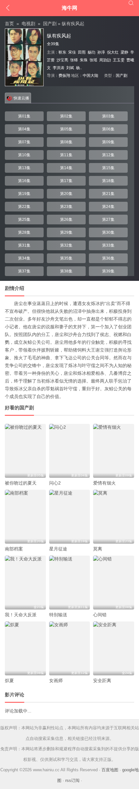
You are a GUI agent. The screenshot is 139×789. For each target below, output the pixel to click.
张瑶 (93, 60)
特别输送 (58, 614)
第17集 (66, 181)
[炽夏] (25, 648)
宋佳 (72, 52)
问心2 (55, 483)
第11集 (66, 155)
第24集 (108, 206)
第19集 (24, 193)
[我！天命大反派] (25, 583)
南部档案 (14, 548)
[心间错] (113, 583)
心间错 (100, 614)
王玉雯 (118, 60)
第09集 (108, 142)
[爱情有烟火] (113, 451)
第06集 (108, 129)
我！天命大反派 (21, 614)
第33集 (108, 245)
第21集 (108, 193)
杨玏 (91, 52)
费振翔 (64, 75)
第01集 (24, 116)
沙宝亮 (62, 60)
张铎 (74, 60)
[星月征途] (69, 517)
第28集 (24, 232)
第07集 (24, 142)
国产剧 (50, 23)
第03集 (108, 116)
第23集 (66, 206)
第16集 (24, 181)
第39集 (108, 271)
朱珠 (84, 60)
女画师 (56, 680)
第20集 (66, 193)
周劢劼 (105, 60)
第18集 (108, 181)
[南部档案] (25, 517)
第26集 (66, 219)
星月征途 (58, 548)
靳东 (62, 52)
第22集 (24, 206)
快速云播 (21, 98)
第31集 (24, 245)
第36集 (108, 258)
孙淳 (101, 52)
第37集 (24, 271)
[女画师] (69, 648)
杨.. (79, 68)
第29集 (66, 232)
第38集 (66, 271)
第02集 (66, 116)
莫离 (97, 548)
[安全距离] (113, 648)
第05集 (66, 129)
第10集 (24, 155)
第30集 (108, 232)
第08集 (66, 142)
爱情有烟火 (104, 483)
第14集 (66, 168)
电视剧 (28, 23)
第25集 (24, 219)
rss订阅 (72, 780)
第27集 (108, 219)
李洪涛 (58, 68)
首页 (9, 23)
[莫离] (113, 517)
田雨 (82, 52)
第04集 (24, 129)
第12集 (108, 155)
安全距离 (102, 680)
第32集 (66, 245)
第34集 (24, 258)
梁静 (124, 52)
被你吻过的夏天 (21, 483)
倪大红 (113, 52)
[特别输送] (69, 583)
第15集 (108, 168)
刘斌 (70, 68)
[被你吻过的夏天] (25, 451)
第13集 (24, 168)
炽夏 (9, 680)
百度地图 (110, 769)
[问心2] (69, 451)
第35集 (66, 258)
